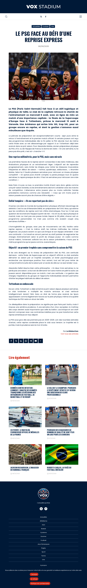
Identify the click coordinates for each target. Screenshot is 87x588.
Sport (43, 552)
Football (46, 26)
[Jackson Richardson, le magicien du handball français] (25, 454)
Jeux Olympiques (43, 544)
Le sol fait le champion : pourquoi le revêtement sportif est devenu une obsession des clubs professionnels (61, 391)
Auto (43, 525)
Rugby (43, 548)
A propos (43, 565)
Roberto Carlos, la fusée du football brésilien (59, 468)
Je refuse (34, 579)
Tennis (43, 556)
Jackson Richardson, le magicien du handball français (24, 468)
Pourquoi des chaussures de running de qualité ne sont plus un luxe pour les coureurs (60, 432)
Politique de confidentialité (40, 583)
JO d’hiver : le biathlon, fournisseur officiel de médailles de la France (24, 432)
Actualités (36, 26)
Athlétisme (43, 521)
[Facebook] (46, 17)
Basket (43, 529)
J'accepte (34, 574)
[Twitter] (41, 17)
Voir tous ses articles (69, 334)
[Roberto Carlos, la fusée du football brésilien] (61, 454)
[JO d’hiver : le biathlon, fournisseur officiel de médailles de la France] (25, 417)
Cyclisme (43, 532)
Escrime (43, 536)
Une (52, 26)
